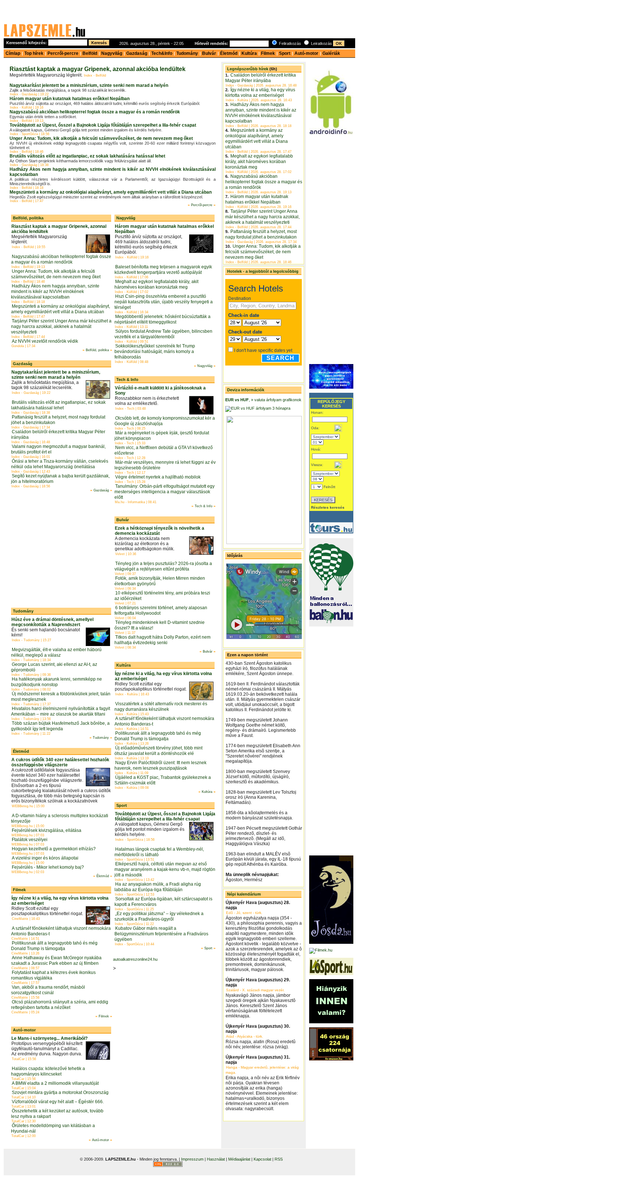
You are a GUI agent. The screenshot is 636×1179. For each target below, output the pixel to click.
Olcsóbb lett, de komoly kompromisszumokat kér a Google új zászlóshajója (164, 421)
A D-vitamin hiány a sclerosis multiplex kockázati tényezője (59, 818)
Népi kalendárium (244, 894)
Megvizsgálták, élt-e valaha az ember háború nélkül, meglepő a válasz (56, 652)
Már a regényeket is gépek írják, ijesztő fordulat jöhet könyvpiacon (161, 435)
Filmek (268, 53)
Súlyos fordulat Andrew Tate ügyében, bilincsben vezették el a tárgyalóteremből (163, 334)
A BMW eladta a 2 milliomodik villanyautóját (55, 1083)
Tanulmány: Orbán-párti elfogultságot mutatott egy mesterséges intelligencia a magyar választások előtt (164, 492)
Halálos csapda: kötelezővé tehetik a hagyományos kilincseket (48, 1071)
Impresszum (192, 1159)
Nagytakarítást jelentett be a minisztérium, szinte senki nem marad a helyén (89, 85)
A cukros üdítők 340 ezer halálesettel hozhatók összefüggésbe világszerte (60, 762)
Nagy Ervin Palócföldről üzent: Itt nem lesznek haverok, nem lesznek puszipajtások (160, 765)
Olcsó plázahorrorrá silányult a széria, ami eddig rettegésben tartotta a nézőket (59, 1004)
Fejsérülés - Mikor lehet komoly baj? (48, 867)
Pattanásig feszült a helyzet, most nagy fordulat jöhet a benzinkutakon (58, 419)
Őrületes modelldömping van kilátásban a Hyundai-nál (53, 1128)
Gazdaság (136, 53)
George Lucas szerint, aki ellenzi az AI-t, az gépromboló (54, 667)
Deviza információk (245, 390)
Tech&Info (161, 53)
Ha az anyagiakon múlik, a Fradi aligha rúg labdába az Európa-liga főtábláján (157, 887)
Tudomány (187, 53)
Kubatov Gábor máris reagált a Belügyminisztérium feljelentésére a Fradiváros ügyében (161, 934)
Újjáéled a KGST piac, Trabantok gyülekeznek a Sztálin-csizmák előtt (162, 780)
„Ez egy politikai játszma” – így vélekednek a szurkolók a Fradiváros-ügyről (159, 916)
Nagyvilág (111, 53)
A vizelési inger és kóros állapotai (45, 858)
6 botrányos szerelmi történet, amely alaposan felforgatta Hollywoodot (160, 610)
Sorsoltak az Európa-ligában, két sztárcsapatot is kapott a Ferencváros (163, 901)
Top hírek (33, 53)
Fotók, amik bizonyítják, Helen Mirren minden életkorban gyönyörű (159, 581)
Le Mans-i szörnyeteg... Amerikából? (49, 1038)
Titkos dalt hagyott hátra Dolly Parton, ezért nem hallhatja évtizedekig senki (162, 640)
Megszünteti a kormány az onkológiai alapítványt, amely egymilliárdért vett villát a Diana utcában (111, 192)
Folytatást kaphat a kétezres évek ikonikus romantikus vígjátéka (53, 975)
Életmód (228, 53)
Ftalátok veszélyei (29, 839)
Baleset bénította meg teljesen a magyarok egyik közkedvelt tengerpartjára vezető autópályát (163, 269)
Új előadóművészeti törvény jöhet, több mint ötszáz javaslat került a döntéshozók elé (158, 750)
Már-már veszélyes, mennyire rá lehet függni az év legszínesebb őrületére (165, 465)
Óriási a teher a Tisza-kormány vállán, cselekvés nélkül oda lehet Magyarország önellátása (59, 464)
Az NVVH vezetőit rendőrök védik (45, 341)
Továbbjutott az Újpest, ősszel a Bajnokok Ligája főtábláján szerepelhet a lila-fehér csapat (103, 125)
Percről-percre (62, 53)
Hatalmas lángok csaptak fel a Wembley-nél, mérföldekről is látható (159, 852)
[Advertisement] (222, 21)
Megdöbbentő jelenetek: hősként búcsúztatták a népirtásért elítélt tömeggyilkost (162, 319)
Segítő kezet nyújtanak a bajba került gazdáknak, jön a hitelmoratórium (60, 478)
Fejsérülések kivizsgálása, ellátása (46, 830)
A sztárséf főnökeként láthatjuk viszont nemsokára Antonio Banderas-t (61, 931)
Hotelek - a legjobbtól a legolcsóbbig (262, 271)
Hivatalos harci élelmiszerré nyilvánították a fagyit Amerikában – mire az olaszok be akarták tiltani (60, 711)
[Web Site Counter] (196, 1165)
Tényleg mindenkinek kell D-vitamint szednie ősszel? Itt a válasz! (159, 625)
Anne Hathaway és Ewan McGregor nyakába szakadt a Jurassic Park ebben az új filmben (56, 960)
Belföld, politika (28, 218)
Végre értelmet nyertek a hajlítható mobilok (158, 477)
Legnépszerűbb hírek (247, 69)
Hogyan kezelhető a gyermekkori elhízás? (54, 848)
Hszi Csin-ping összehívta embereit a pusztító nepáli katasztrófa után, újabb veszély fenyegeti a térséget (163, 302)
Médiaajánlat (239, 1159)
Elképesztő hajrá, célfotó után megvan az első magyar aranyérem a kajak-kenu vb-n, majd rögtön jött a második (164, 869)
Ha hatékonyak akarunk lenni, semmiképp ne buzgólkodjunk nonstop (56, 682)
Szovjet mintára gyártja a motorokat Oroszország (60, 1092)
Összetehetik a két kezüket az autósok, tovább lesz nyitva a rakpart (57, 1113)
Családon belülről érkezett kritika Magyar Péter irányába (58, 434)
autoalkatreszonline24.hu (135, 959)
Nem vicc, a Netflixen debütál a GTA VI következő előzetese (163, 450)
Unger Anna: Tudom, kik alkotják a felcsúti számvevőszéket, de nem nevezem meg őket (101, 138)
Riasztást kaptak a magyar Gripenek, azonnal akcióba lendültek (98, 69)
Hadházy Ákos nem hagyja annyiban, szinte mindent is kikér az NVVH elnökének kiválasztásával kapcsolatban (55, 291)
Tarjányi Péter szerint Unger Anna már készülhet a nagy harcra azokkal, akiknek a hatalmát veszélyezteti (61, 326)
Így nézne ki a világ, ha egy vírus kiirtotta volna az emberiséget (260, 92)
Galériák (331, 53)
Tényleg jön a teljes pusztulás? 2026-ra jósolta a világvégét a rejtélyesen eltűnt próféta (163, 566)
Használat (216, 1159)
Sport (284, 53)
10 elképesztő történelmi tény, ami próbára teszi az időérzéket (162, 595)
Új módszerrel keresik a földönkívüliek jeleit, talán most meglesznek (60, 696)
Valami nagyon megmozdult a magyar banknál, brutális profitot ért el (58, 449)
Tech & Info (127, 379)
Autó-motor (306, 53)
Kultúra (249, 53)
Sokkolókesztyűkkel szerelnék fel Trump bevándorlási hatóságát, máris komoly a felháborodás (154, 351)
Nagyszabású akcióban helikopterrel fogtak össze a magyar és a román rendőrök (95, 111)
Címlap (13, 53)
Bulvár (209, 53)
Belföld (89, 53)
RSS (279, 1159)
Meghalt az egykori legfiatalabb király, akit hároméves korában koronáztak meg (156, 284)
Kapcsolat (262, 1159)
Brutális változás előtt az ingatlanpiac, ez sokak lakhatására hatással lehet (87, 156)
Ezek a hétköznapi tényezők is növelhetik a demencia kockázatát (159, 531)
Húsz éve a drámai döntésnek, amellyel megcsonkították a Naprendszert (52, 622)
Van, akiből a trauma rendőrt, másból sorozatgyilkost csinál (48, 990)
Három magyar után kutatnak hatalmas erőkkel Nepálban (70, 98)
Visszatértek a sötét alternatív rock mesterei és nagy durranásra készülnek (160, 706)
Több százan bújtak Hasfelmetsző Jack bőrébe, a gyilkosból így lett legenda (60, 726)
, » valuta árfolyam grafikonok (270, 400)
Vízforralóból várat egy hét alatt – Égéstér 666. (58, 1101)
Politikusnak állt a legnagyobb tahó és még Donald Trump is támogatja (54, 945)
